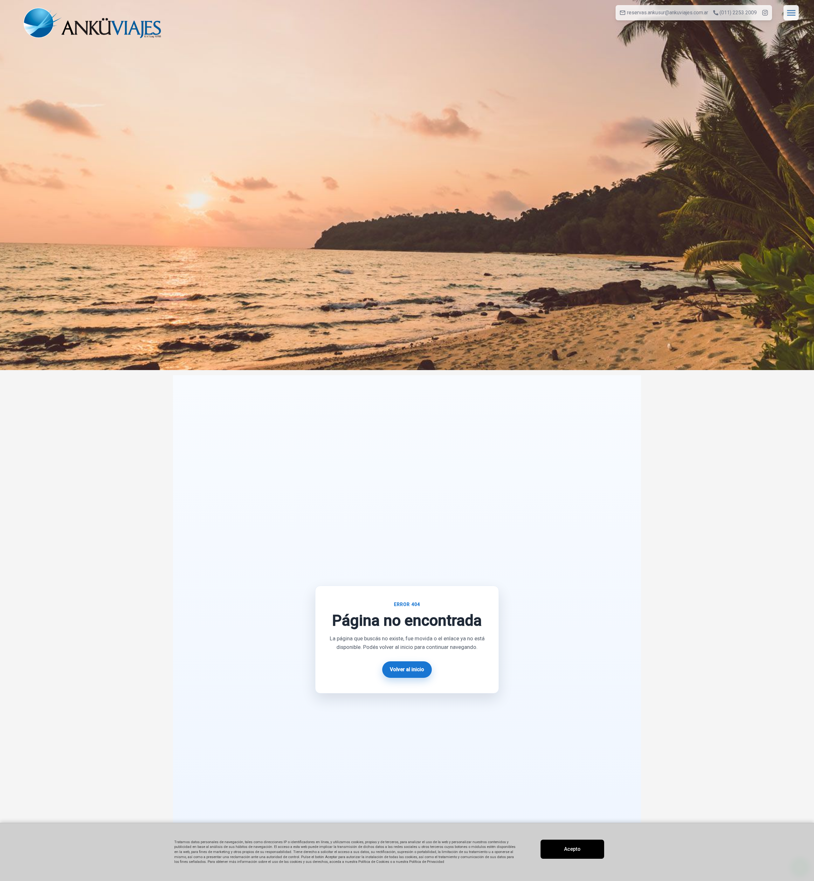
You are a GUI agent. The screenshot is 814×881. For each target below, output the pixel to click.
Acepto (572, 849)
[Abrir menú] (791, 12)
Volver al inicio (407, 669)
